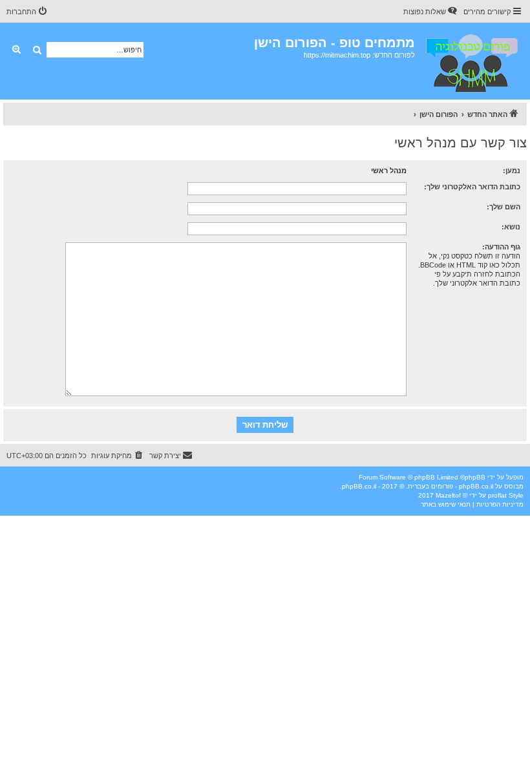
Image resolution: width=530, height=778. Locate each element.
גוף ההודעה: (501, 247)
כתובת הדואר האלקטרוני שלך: (472, 187)
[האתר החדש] (471, 61)
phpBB (475, 477)
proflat (497, 495)
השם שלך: (503, 207)
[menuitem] (431, 11)
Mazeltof (448, 495)
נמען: (511, 170)
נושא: (511, 227)
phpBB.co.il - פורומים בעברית (450, 486)
